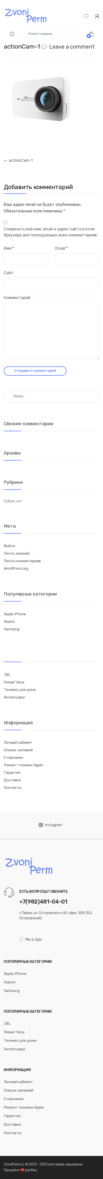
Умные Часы (14, 682)
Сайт (9, 272)
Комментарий (17, 297)
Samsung (12, 629)
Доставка (12, 780)
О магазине (13, 757)
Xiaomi (9, 621)
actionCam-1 (18, 160)
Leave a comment (71, 47)
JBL (7, 674)
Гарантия (12, 772)
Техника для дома (20, 689)
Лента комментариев (22, 561)
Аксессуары (14, 697)
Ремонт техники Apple (23, 765)
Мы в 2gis (33, 939)
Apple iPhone (15, 614)
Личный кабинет (18, 742)
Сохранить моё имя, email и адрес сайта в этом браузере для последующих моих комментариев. (51, 232)
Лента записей (17, 553)
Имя (9, 248)
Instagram (53, 825)
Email (61, 248)
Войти (9, 546)
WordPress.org (16, 568)
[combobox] (51, 34)
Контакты (12, 787)
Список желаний (18, 750)
